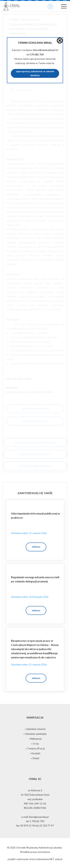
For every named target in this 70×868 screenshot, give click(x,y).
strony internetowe (39, 859)
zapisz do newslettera (35, 408)
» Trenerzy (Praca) (35, 748)
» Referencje (35, 738)
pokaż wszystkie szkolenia (35, 466)
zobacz (36, 546)
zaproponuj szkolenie (35, 421)
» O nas (35, 743)
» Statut (35, 758)
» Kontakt (35, 753)
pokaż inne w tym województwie (35, 442)
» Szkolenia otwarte (35, 729)
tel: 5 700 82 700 (35, 821)
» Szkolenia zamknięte (35, 733)
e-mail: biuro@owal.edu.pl (35, 816)
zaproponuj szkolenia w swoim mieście (35, 73)
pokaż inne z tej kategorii (35, 454)
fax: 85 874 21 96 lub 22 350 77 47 (35, 825)
